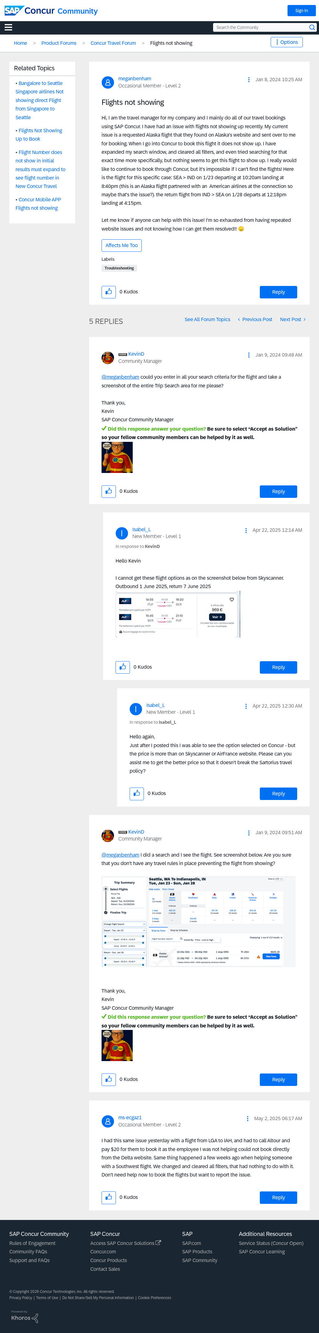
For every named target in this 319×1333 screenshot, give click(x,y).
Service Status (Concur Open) (271, 1243)
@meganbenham (120, 377)
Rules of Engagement (32, 1243)
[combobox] (265, 27)
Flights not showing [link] (171, 43)
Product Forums (58, 43)
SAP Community (199, 1260)
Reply (278, 292)
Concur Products (108, 1260)
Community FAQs (28, 1251)
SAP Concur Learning (262, 1251)
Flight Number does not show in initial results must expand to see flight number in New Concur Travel (40, 169)
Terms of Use (47, 1298)
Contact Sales (105, 1269)
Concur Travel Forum (113, 43)
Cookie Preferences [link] (154, 1298)
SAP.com (191, 1243)
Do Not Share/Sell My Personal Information (98, 1298)
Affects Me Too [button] (122, 245)
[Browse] (11, 27)
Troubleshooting (119, 268)
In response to (138, 546)
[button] (249, 79)
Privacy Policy (20, 1298)
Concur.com (103, 1251)
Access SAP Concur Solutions (122, 1243)
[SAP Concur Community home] (30, 11)
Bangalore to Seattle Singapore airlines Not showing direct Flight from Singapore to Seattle (40, 100)
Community (78, 11)
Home (20, 43)
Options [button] (289, 42)
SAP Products (197, 1251)
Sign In (301, 10)
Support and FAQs (29, 1260)
